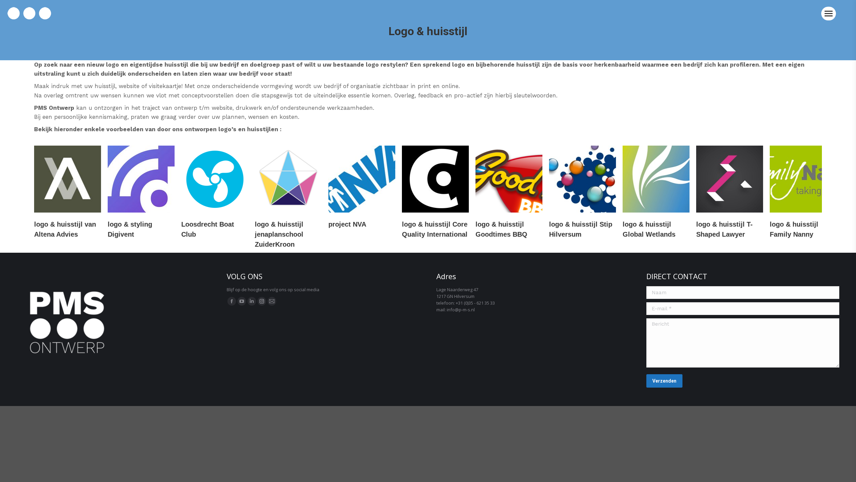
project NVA (347, 224)
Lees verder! (67, 179)
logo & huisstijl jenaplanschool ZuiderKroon (279, 234)
